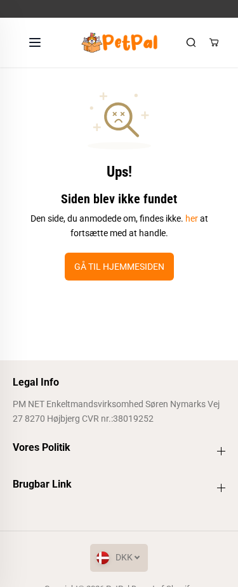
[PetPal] (119, 42)
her (191, 218)
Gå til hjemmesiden (119, 267)
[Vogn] (213, 42)
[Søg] (191, 42)
